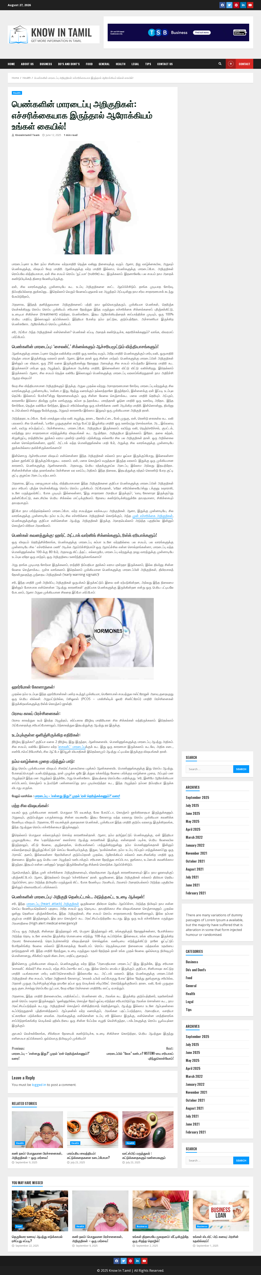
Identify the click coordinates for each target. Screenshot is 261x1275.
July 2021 (192, 877)
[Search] (220, 64)
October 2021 (195, 861)
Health (120, 64)
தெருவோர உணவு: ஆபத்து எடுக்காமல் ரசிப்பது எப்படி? (40, 1210)
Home (11, 64)
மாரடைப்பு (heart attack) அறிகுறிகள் (53, 903)
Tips (148, 64)
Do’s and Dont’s (69, 64)
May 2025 (192, 821)
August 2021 (194, 869)
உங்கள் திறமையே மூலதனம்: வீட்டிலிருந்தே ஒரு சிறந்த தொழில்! (161, 1210)
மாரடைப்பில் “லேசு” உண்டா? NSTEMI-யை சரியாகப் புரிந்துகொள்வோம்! (140, 1053)
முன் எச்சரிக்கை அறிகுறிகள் (153, 515)
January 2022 (195, 845)
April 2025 (193, 829)
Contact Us (165, 64)
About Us (27, 64)
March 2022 (194, 837)
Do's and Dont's (196, 969)
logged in (39, 1084)
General (104, 64)
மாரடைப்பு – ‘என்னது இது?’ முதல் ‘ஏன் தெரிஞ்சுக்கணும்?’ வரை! (77, 796)
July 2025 (192, 805)
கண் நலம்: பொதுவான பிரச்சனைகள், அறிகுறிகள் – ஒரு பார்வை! (37, 1129)
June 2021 (193, 885)
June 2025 (193, 813)
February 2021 (196, 893)
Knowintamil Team (27, 135)
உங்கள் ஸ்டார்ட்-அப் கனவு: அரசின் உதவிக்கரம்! (221, 1210)
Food (89, 64)
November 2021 (196, 853)
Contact (244, 64)
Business (46, 64)
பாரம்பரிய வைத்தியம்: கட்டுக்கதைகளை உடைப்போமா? (92, 1129)
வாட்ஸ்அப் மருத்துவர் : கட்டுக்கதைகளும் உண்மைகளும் (148, 1129)
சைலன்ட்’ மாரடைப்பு (72, 746)
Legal (135, 64)
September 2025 (197, 797)
